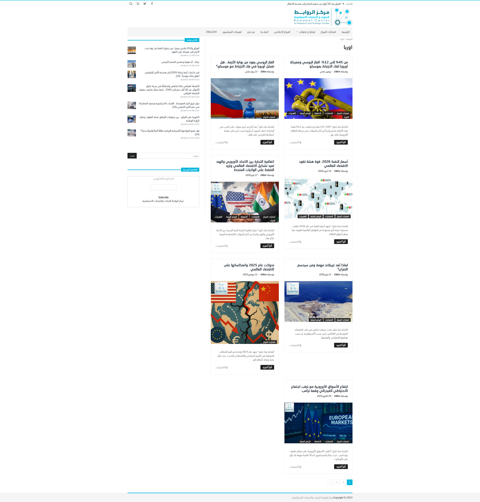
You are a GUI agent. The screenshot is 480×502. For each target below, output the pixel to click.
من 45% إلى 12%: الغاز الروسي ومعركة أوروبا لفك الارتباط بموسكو (319, 64)
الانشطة (317, 113)
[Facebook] (151, 3)
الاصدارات (329, 113)
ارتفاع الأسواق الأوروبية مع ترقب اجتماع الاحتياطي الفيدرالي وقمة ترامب (319, 388)
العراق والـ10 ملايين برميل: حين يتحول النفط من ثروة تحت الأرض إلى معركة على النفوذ (172, 50)
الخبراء (346, 117)
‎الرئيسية (349, 39)
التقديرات (292, 113)
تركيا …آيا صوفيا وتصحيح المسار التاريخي (180, 61)
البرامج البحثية (305, 113)
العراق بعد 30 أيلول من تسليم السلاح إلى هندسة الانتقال (314, 3)
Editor (337, 71)
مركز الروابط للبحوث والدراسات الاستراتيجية (312, 497)
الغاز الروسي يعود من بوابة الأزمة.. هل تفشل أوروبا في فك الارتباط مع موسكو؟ (245, 64)
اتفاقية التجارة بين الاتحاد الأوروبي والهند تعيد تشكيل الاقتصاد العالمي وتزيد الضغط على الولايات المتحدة (245, 165)
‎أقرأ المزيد (341, 142)
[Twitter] (144, 3)
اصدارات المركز (343, 113)
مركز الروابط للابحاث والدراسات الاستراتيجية (163, 200)
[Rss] (137, 3)
